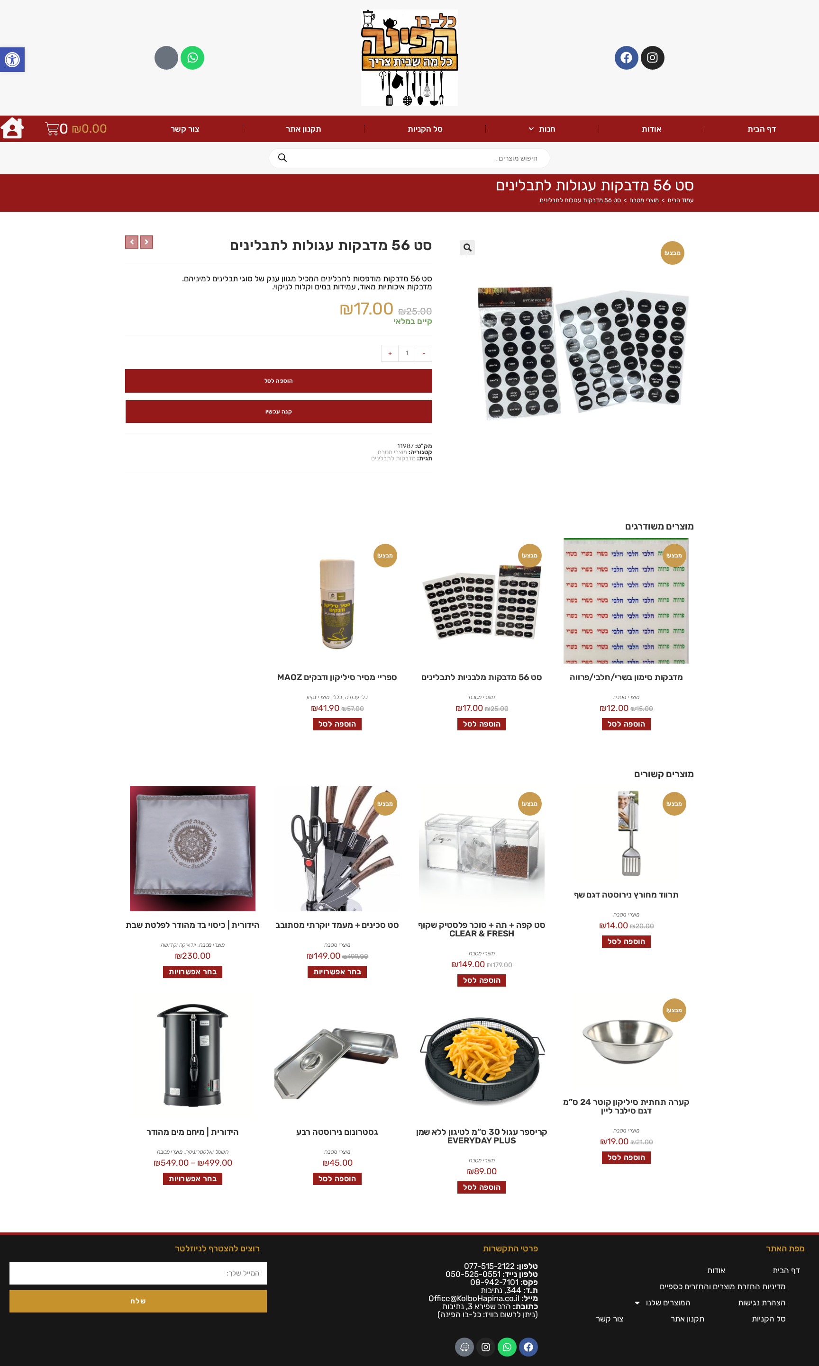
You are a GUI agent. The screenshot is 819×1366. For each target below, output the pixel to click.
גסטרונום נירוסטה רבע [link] (337, 1132)
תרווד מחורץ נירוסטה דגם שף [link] (626, 894)
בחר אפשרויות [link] (337, 971)
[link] (12, 59)
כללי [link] (337, 697)
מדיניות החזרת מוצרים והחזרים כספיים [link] (723, 1286)
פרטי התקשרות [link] (510, 1248)
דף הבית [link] (761, 129)
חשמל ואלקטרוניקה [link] (206, 1152)
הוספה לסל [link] (627, 723)
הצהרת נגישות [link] (762, 1302)
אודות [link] (651, 129)
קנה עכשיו (278, 411)
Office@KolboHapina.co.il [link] (473, 1298)
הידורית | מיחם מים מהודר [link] (192, 1132)
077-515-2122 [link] (489, 1266)
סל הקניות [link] (425, 129)
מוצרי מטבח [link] (644, 200)
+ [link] (390, 353)
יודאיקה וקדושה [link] (178, 945)
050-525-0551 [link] (473, 1274)
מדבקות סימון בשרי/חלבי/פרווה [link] (626, 677)
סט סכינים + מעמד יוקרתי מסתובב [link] (337, 925)
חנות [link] (547, 129)
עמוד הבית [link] (680, 200)
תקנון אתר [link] (303, 129)
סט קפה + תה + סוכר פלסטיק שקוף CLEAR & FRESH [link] (481, 929)
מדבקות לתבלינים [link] (393, 458)
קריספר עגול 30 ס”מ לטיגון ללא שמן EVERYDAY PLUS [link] (482, 1136)
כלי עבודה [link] (356, 697)
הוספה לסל (278, 380)
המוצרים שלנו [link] (668, 1302)
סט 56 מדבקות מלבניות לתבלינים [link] (481, 677)
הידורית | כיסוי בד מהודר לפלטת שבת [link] (193, 925)
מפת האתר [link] (785, 1248)
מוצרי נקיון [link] (318, 697)
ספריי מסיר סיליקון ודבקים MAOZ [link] (337, 677)
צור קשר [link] (185, 129)
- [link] (423, 353)
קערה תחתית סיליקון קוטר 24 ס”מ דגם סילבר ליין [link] (626, 1106)
